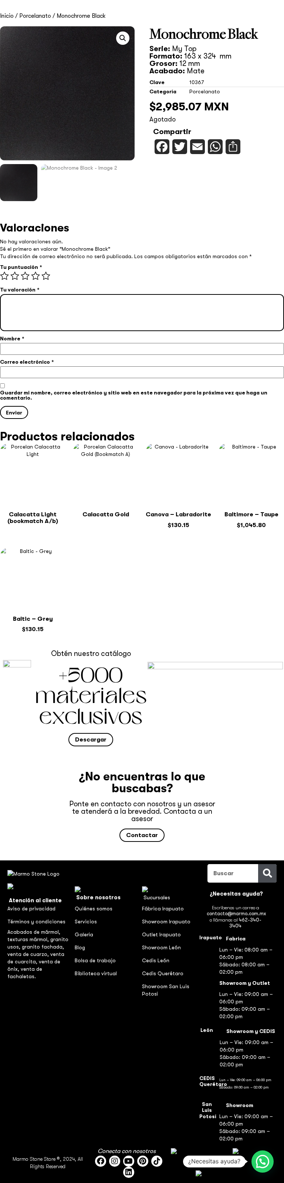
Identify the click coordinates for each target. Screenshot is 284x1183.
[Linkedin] (128, 1172)
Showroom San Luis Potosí (165, 990)
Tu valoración (19, 289)
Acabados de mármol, (33, 932)
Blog (80, 947)
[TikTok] (156, 1161)
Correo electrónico (27, 361)
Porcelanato (35, 16)
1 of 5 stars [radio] (4, 275)
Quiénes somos (93, 909)
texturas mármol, (28, 939)
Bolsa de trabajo (95, 960)
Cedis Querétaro (162, 973)
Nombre (12, 338)
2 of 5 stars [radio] (14, 275)
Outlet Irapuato (161, 934)
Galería (84, 934)
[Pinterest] (142, 1161)
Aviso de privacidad (31, 909)
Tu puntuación (21, 267)
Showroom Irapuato (166, 921)
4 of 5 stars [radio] (35, 275)
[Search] (267, 873)
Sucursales (156, 897)
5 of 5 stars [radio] (45, 275)
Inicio (7, 16)
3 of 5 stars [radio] (25, 275)
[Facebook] (100, 1161)
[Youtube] (128, 1161)
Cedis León (155, 960)
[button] (122, 38)
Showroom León (161, 947)
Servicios (86, 921)
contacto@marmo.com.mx (236, 913)
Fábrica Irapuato (163, 909)
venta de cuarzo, (28, 954)
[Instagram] (114, 1161)
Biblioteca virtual (96, 973)
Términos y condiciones (36, 921)
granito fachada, (43, 947)
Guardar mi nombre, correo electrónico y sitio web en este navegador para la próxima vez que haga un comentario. (133, 395)
